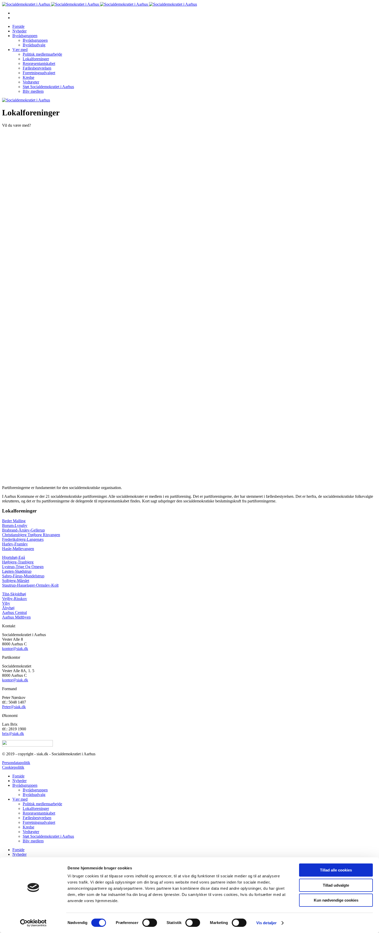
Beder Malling (14, 521)
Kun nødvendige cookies (336, 900)
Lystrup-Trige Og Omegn (23, 566)
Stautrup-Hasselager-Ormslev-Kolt (30, 585)
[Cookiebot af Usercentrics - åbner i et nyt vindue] (33, 923)
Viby (6, 603)
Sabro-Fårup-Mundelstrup (23, 576)
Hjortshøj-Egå (13, 557)
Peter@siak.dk (14, 707)
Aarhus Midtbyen (16, 617)
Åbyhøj (8, 608)
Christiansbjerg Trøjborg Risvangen (31, 535)
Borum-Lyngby (14, 525)
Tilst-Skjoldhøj (14, 594)
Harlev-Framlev (15, 544)
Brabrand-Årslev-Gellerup (23, 530)
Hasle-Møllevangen (18, 548)
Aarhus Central (14, 612)
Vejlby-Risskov (14, 598)
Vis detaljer (266, 923)
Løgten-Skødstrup (16, 571)
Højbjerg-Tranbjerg (18, 562)
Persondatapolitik (16, 762)
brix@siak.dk (13, 733)
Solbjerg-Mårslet (15, 580)
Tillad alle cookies (336, 870)
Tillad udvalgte (336, 885)
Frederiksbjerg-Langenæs (23, 539)
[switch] (149, 923)
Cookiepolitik (13, 767)
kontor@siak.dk (15, 648)
